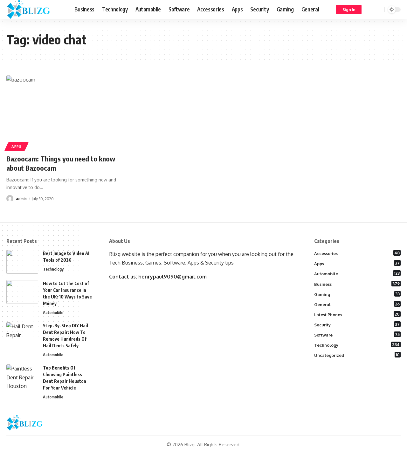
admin (21, 198)
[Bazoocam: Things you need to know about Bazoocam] (67, 112)
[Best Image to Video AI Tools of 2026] (22, 262)
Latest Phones (357, 314)
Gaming (357, 294)
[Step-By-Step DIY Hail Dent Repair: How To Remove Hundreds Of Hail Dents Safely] (22, 334)
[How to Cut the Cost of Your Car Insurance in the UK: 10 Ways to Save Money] (22, 292)
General (357, 304)
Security (357, 324)
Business (357, 284)
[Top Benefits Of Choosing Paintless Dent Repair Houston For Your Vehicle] (22, 376)
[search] (378, 9)
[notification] (370, 9)
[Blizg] (35, 9)
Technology (53, 269)
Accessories (357, 253)
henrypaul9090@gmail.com (172, 276)
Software (357, 334)
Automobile (53, 312)
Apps (16, 146)
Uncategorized (357, 355)
